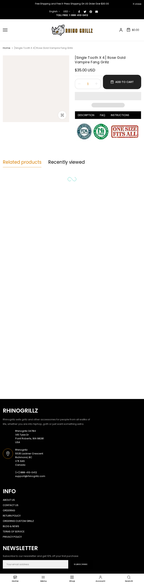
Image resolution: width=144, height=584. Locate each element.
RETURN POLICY (12, 515)
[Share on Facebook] (79, 11)
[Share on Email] (96, 11)
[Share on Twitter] (84, 11)
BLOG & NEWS (11, 526)
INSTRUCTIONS (120, 115)
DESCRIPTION (86, 115)
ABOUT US (9, 500)
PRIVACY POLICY (12, 537)
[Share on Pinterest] (90, 11)
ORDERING (9, 510)
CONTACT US (10, 505)
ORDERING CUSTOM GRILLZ (18, 521)
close (7, 4)
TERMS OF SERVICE (14, 531)
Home (6, 48)
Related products (22, 162)
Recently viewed (66, 162)
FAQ (102, 115)
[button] (108, 96)
